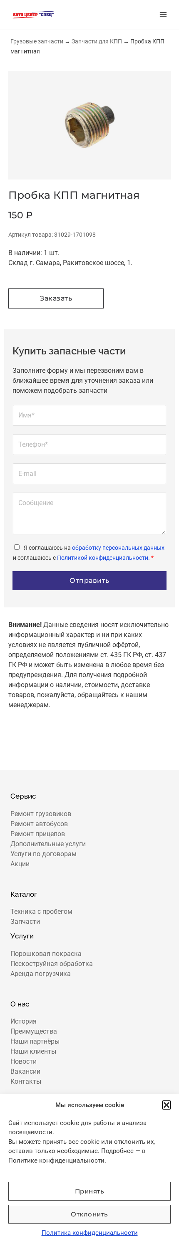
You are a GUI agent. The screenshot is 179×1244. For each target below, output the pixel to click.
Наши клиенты (33, 1051)
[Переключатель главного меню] (163, 14)
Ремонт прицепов (37, 834)
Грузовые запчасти (36, 41)
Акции (20, 864)
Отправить (89, 580)
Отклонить (89, 1214)
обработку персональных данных (118, 547)
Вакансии (25, 1071)
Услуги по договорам (43, 854)
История (23, 1021)
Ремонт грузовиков (40, 814)
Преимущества (33, 1031)
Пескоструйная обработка (51, 964)
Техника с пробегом (41, 911)
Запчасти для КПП (97, 41)
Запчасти (25, 921)
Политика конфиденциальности (90, 1232)
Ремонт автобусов (39, 824)
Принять (89, 1191)
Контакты (25, 1081)
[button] (166, 1105)
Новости (23, 1061)
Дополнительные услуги (48, 844)
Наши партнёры (35, 1041)
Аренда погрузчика (40, 974)
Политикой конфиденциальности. (103, 557)
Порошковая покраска (46, 954)
